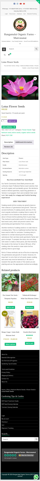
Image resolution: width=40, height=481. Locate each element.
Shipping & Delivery (7, 375)
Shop (17, 65)
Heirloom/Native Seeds (26, 65)
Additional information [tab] (24, 142)
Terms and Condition (8, 369)
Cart (24, 13)
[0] (9, 55)
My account (12, 13)
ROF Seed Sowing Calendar (10, 404)
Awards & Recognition (8, 357)
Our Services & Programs (9, 360)
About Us (4, 354)
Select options (10, 344)
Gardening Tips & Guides (9, 364)
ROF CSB (9, 135)
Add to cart (12, 121)
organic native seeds (28, 132)
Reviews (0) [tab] (8, 147)
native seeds (16, 132)
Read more (29, 307)
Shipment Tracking (32, 13)
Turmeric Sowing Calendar (10, 407)
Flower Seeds (26, 130)
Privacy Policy (6, 372)
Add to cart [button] (10, 307)
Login (6, 13)
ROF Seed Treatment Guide (10, 401)
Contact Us (5, 378)
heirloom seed (6, 132)
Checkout (19, 13)
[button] (35, 78)
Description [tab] (8, 142)
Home (13, 65)
